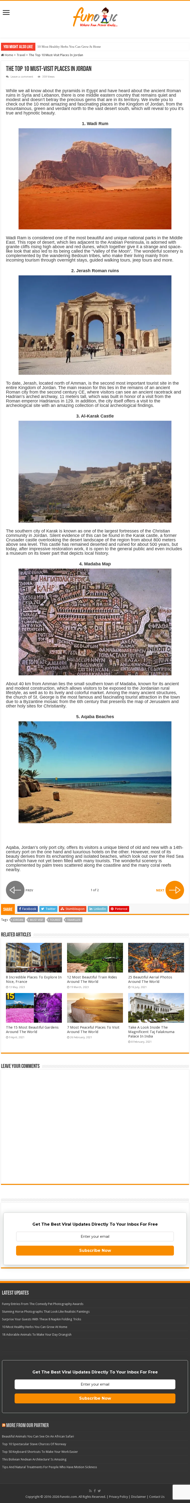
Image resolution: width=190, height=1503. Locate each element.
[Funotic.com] (95, 16)
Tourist (55, 920)
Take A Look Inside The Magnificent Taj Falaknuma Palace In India (151, 1032)
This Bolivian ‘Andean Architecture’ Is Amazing (34, 1459)
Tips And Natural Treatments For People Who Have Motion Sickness (49, 1467)
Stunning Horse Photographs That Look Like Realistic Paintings (46, 1311)
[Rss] (90, 1491)
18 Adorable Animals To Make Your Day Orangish (70, 46)
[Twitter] (99, 1491)
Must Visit (36, 920)
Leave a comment (22, 76)
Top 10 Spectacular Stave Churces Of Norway (34, 1444)
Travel (21, 55)
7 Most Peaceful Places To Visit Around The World (93, 1029)
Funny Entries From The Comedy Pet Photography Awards (42, 1304)
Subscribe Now (95, 1250)
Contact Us (157, 1497)
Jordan (18, 920)
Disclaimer (138, 1497)
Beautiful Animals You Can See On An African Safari (38, 1436)
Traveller (74, 920)
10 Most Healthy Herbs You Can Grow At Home (34, 1327)
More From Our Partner (27, 1426)
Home (8, 55)
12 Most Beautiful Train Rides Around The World (92, 979)
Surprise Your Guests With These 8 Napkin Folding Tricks (41, 1319)
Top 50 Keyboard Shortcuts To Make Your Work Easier (40, 1452)
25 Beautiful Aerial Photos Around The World (150, 979)
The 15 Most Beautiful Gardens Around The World (32, 1029)
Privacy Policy (118, 1497)
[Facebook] (94, 1491)
